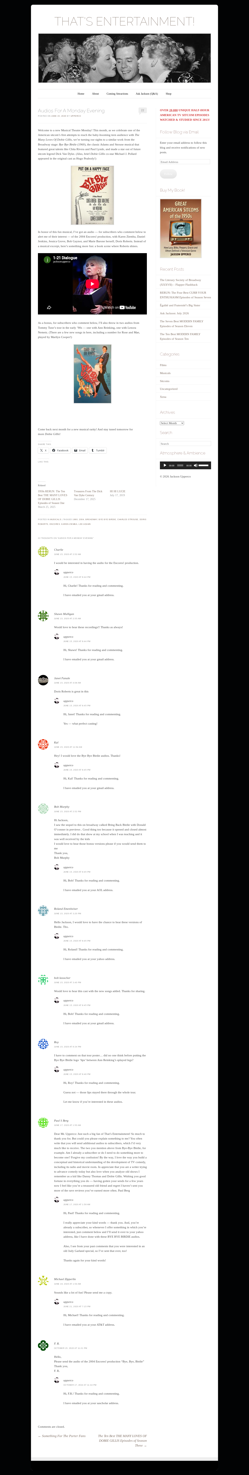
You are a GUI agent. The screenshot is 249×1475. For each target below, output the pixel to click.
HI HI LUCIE (117, 491)
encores (55, 524)
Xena (163, 396)
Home (81, 93)
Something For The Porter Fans (62, 1436)
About (95, 93)
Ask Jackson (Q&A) (147, 93)
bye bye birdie (107, 519)
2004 (81, 519)
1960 (75, 519)
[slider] (204, 464)
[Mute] (196, 465)
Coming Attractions (117, 93)
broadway (91, 519)
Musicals (55, 519)
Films (163, 365)
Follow (168, 173)
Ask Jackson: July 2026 (174, 313)
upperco (76, 116)
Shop (168, 93)
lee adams (85, 524)
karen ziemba (69, 524)
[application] (185, 465)
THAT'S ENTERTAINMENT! (124, 21)
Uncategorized (169, 388)
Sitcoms (164, 381)
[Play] (165, 465)
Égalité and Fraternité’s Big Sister (180, 305)
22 (142, 110)
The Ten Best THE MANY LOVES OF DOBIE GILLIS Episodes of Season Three (122, 1440)
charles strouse (127, 519)
